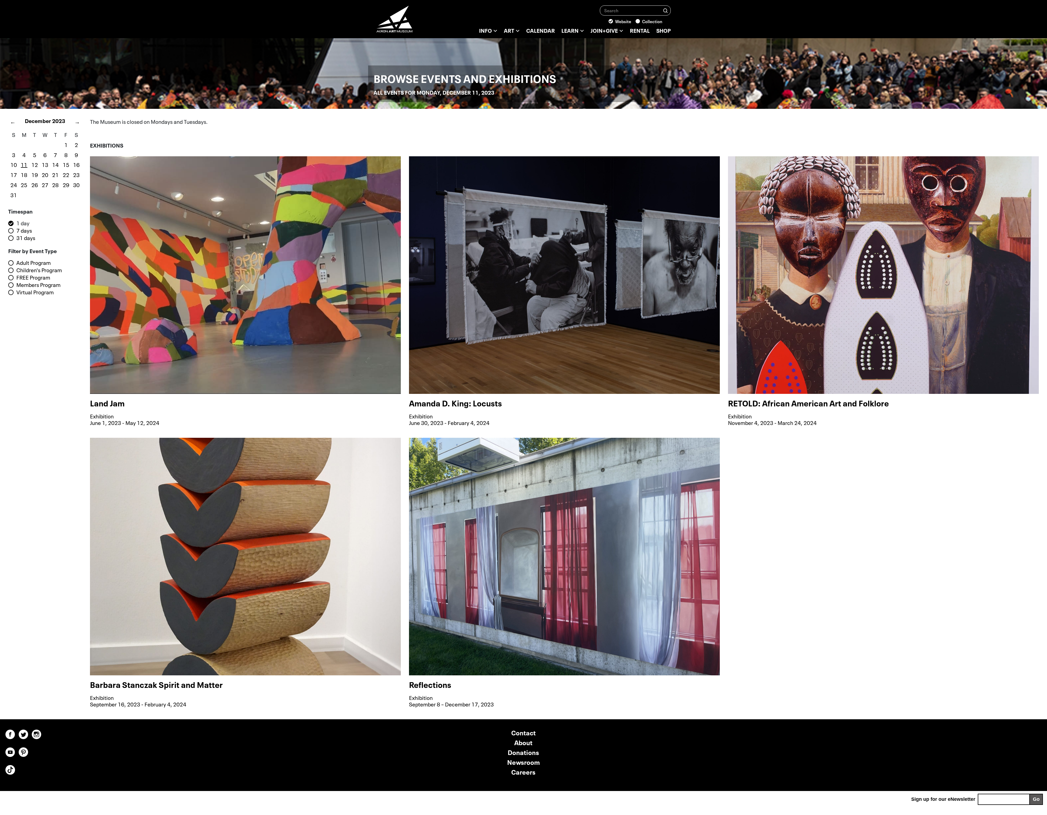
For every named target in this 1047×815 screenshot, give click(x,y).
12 (34, 164)
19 (34, 174)
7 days (24, 230)
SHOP (663, 30)
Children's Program (39, 270)
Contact (523, 732)
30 (76, 184)
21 (55, 174)
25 (24, 184)
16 (76, 164)
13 (45, 164)
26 (34, 184)
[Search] (665, 10)
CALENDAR (540, 30)
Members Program (38, 284)
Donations (523, 752)
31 (13, 194)
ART (509, 30)
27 (45, 184)
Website (623, 21)
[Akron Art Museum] (409, 21)
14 (55, 164)
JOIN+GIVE (604, 30)
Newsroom (523, 761)
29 (66, 184)
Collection (652, 21)
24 (13, 184)
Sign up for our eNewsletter (943, 799)
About (523, 742)
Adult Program (33, 262)
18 (24, 174)
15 (66, 164)
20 (45, 174)
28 (55, 184)
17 (13, 174)
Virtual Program (35, 292)
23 (76, 174)
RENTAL (640, 30)
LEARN (570, 30)
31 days (25, 237)
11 (24, 164)
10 (13, 164)
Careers (523, 771)
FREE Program (33, 277)
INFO (485, 30)
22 (66, 174)
